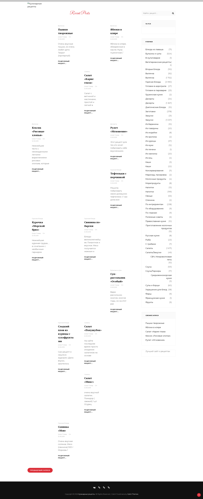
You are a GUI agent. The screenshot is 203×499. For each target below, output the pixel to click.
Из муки (149, 145)
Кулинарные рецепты (86, 494)
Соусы (148, 267)
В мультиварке (152, 58)
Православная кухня (155, 221)
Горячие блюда (115, 170)
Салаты (87, 71)
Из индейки (151, 132)
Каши (148, 162)
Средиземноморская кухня (161, 276)
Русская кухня (152, 235)
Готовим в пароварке (155, 90)
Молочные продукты (155, 179)
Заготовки (150, 111)
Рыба (148, 240)
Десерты (113, 124)
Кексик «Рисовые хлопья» (38, 131)
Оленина (149, 200)
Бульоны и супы (115, 270)
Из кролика (151, 137)
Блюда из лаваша (154, 49)
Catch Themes (132, 494)
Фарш (148, 294)
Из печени (150, 149)
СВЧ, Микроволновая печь (161, 258)
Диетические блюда (155, 107)
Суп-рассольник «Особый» (117, 277)
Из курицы (150, 141)
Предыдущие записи (40, 470)
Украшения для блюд (156, 289)
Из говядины (151, 128)
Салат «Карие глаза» (89, 79)
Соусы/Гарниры (153, 271)
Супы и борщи (152, 285)
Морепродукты (152, 183)
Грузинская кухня (154, 94)
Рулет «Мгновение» (155, 340)
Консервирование (154, 170)
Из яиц (148, 158)
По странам (142, 6)
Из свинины (151, 154)
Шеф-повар (62, 37)
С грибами (150, 244)
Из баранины (151, 124)
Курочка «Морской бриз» (38, 226)
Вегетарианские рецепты (158, 62)
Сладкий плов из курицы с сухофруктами (65, 334)
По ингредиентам (99, 6)
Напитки (149, 187)
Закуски (149, 116)
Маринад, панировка (156, 175)
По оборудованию (123, 6)
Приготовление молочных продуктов (159, 227)
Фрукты (149, 302)
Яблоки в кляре (153, 327)
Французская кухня (155, 298)
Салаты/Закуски (153, 252)
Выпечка (61, 26)
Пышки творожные (154, 323)
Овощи (148, 196)
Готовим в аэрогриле (155, 86)
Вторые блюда (152, 69)
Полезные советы (162, 6)
